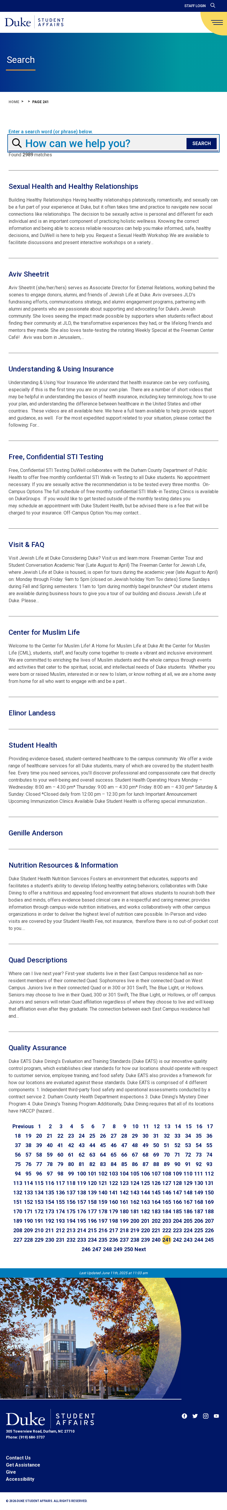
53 (188, 1145)
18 (18, 1136)
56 (18, 1155)
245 (209, 1240)
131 (209, 1183)
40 (50, 1145)
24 (82, 1136)
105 (134, 1173)
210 (39, 1230)
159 (102, 1202)
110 (188, 1173)
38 (28, 1145)
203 (166, 1221)
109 (177, 1173)
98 (60, 1173)
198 (113, 1221)
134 (39, 1192)
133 (28, 1192)
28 (124, 1136)
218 (124, 1230)
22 (60, 1136)
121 (102, 1183)
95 (28, 1173)
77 (39, 1164)
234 (92, 1240)
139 (92, 1192)
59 (50, 1155)
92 (199, 1164)
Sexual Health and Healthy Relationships (73, 186)
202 (156, 1221)
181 (134, 1211)
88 (156, 1164)
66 (124, 1155)
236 (113, 1240)
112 (209, 1173)
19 (28, 1136)
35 (199, 1136)
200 (134, 1221)
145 (156, 1192)
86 (135, 1164)
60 (60, 1155)
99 (71, 1173)
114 (28, 1183)
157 (81, 1202)
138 (81, 1192)
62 (82, 1155)
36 (209, 1136)
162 (134, 1202)
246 (86, 1249)
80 (71, 1164)
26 (103, 1136)
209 (28, 1230)
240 (156, 1240)
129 (188, 1183)
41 (60, 1145)
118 (71, 1183)
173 (49, 1211)
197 (102, 1221)
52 (177, 1145)
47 (124, 1145)
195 (81, 1221)
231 (60, 1240)
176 (81, 1211)
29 (135, 1136)
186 (188, 1211)
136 (60, 1192)
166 (177, 1202)
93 (209, 1164)
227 (17, 1240)
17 (210, 1126)
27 (113, 1136)
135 (49, 1192)
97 (50, 1173)
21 (50, 1136)
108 (166, 1173)
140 (102, 1192)
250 (128, 1249)
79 (60, 1164)
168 (198, 1202)
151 (17, 1202)
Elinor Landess (32, 713)
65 (113, 1155)
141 (113, 1192)
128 (177, 1183)
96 (39, 1173)
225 (198, 1230)
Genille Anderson (36, 833)
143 (134, 1192)
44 (92, 1145)
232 (71, 1240)
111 (198, 1173)
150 (209, 1192)
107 (156, 1173)
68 (145, 1155)
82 (92, 1164)
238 (134, 1240)
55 (209, 1145)
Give (11, 1472)
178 (102, 1211)
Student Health (33, 745)
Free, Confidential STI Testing (56, 457)
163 (145, 1202)
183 (156, 1211)
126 (156, 1183)
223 (177, 1230)
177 (92, 1211)
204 (177, 1221)
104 (124, 1173)
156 (71, 1202)
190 (28, 1221)
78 (50, 1164)
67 (135, 1155)
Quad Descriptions (38, 960)
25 (92, 1136)
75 (18, 1164)
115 (39, 1183)
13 (167, 1126)
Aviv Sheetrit (29, 274)
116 (49, 1183)
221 (156, 1230)
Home (14, 102)
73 (199, 1155)
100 (81, 1173)
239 (145, 1240)
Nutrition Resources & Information (63, 865)
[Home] (34, 22)
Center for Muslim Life (44, 632)
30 (145, 1136)
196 (92, 1221)
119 (81, 1183)
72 (188, 1155)
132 (17, 1192)
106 (145, 1173)
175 (71, 1211)
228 (28, 1240)
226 (209, 1230)
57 (28, 1155)
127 (166, 1183)
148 (188, 1192)
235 (102, 1240)
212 (60, 1230)
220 (145, 1230)
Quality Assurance (38, 1048)
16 (199, 1126)
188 (209, 1211)
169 (209, 1202)
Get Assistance (23, 1465)
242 (177, 1240)
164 (156, 1202)
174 (60, 1211)
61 (71, 1155)
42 (71, 1145)
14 (178, 1126)
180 (124, 1211)
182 (145, 1211)
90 (177, 1164)
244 (198, 1240)
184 (166, 1211)
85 (124, 1164)
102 (102, 1173)
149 (198, 1192)
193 (60, 1221)
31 (156, 1136)
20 (39, 1136)
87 (145, 1164)
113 (17, 1183)
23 (71, 1136)
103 (113, 1173)
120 (92, 1183)
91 (188, 1164)
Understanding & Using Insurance (61, 369)
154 (49, 1202)
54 (199, 1145)
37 (18, 1145)
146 (166, 1192)
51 (167, 1145)
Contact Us (18, 1458)
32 (167, 1136)
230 (49, 1240)
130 (198, 1183)
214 (81, 1230)
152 (28, 1202)
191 (39, 1221)
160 (113, 1202)
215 (92, 1230)
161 (124, 1202)
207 (209, 1221)
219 (134, 1230)
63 (92, 1155)
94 (18, 1173)
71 (177, 1155)
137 (71, 1192)
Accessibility (20, 1479)
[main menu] (217, 22)
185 (177, 1211)
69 (156, 1155)
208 (17, 1230)
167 (188, 1202)
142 (124, 1192)
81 (82, 1164)
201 (145, 1221)
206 (198, 1221)
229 (39, 1240)
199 (124, 1221)
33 (177, 1136)
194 (71, 1221)
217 (113, 1230)
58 (39, 1155)
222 (166, 1230)
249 (118, 1249)
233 (81, 1240)
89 (167, 1164)
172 (39, 1211)
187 (198, 1211)
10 (135, 1126)
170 (17, 1211)
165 (166, 1202)
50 (156, 1145)
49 (145, 1145)
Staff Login (195, 6)
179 (113, 1211)
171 (28, 1211)
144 (145, 1192)
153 (39, 1202)
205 (188, 1221)
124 (134, 1183)
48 (135, 1145)
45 (103, 1145)
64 (103, 1155)
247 (96, 1249)
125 (145, 1183)
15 (189, 1126)
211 (49, 1230)
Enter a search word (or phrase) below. (51, 131)
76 (28, 1164)
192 (49, 1221)
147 (177, 1192)
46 (113, 1145)
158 (92, 1202)
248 (107, 1249)
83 (103, 1164)
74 (209, 1155)
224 (188, 1230)
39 (39, 1145)
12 (157, 1126)
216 (102, 1230)
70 (167, 1155)
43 (82, 1145)
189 (17, 1221)
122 (113, 1183)
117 (60, 1183)
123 (124, 1183)
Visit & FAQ (26, 544)
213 (71, 1230)
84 (113, 1164)
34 (188, 1136)
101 (92, 1173)
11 (146, 1126)
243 (188, 1240)
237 (124, 1240)
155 (60, 1202)
